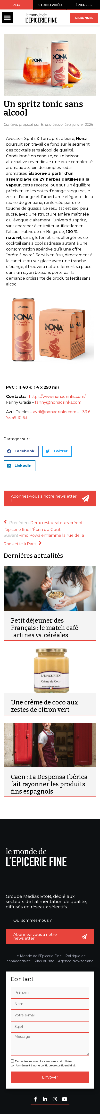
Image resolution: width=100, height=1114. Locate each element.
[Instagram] (55, 1099)
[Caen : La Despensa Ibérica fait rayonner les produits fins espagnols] (50, 745)
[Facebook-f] (35, 1099)
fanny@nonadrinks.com (58, 402)
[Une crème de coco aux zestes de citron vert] (50, 670)
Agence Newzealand (75, 961)
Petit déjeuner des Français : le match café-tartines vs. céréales (46, 628)
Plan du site (44, 961)
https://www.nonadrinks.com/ (57, 396)
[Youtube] (64, 1099)
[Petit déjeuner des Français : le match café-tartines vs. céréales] (50, 588)
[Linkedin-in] (45, 1099)
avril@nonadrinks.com (54, 412)
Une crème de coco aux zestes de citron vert (44, 706)
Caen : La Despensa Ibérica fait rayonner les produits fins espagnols (49, 784)
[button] (7, 17)
